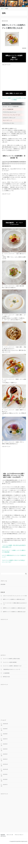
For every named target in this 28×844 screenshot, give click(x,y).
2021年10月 (5, 769)
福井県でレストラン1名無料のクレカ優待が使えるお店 (14, 611)
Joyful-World (5, 3)
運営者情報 (3, 584)
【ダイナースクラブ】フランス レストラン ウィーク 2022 (15, 595)
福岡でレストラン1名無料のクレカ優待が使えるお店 (13, 599)
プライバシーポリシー (19, 834)
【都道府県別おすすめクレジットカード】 (11, 669)
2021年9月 (5, 774)
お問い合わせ (3, 836)
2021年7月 (5, 784)
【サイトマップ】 (9, 834)
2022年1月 (5, 759)
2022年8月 (5, 733)
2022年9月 (5, 728)
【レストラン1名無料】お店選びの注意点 (11, 658)
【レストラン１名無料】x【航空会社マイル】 (12, 665)
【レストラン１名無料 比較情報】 (10, 662)
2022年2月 (5, 754)
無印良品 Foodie (6, 676)
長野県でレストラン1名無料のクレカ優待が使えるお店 (14, 608)
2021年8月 (5, 779)
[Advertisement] (14, 77)
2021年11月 (5, 764)
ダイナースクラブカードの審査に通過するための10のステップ (15, 603)
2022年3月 (5, 749)
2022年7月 (5, 738)
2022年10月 (5, 723)
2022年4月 (5, 743)
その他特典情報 (6, 673)
